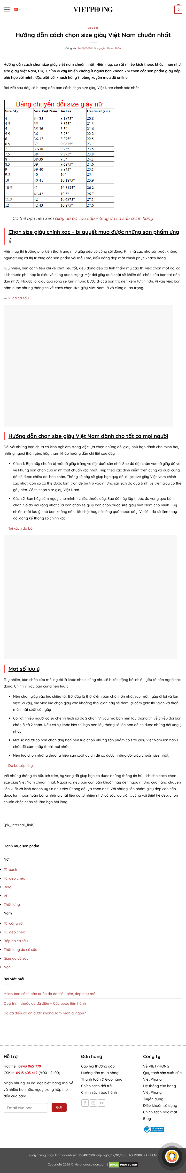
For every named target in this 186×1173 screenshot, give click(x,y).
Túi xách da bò (20, 528)
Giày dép (93, 27)
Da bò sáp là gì (20, 765)
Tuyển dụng (153, 1099)
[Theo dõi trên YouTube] (101, 1103)
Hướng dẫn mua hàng (99, 1072)
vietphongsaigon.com (90, 1164)
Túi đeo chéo (14, 878)
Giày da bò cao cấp (74, 218)
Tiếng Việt (17, 9)
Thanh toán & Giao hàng (101, 1079)
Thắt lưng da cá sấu (20, 949)
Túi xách (10, 869)
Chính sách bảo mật (160, 1112)
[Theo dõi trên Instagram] (93, 1103)
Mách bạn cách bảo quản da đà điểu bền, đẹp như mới (50, 993)
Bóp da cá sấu (16, 940)
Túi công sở (13, 923)
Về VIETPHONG (156, 1066)
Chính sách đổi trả (96, 1086)
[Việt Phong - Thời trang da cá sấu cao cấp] (93, 9)
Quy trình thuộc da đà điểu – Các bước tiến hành (45, 1003)
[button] (7, 9)
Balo (7, 887)
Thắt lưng (12, 904)
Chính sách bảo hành (99, 1092)
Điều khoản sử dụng (160, 1105)
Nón (7, 967)
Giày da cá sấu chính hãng (126, 218)
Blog (147, 1118)
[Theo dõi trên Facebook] (85, 1103)
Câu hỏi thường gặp (98, 1066)
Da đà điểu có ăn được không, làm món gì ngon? (45, 1013)
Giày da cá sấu (16, 958)
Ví (5, 895)
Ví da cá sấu (18, 298)
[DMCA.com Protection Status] (123, 1164)
